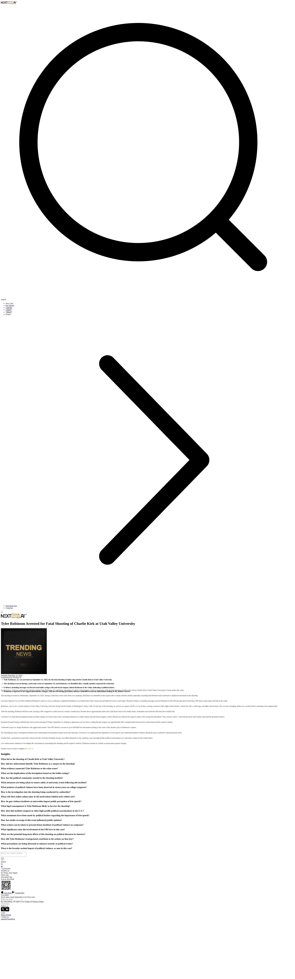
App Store (8, 893)
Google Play (19, 893)
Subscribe (5, 904)
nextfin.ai (29, 749)
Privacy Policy (38, 902)
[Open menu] (2, 612)
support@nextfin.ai (8, 919)
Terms (27, 902)
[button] (150, 608)
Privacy (3, 915)
